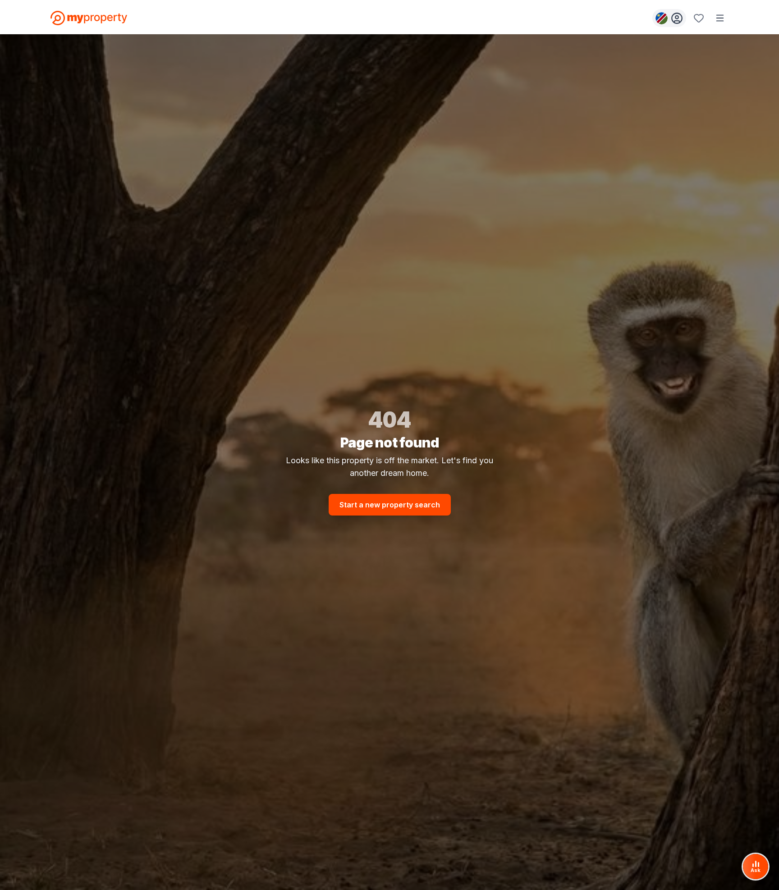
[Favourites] (699, 18)
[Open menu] (720, 18)
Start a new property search (389, 504)
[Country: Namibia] (669, 18)
